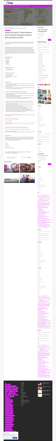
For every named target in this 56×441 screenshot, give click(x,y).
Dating (39, 59)
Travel (14, 5)
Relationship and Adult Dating (42, 75)
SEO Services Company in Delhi (48, 352)
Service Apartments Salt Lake (42, 223)
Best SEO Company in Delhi (40, 195)
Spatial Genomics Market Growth (12, 151)
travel (38, 226)
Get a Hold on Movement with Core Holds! (43, 135)
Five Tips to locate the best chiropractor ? (25, 181)
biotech (44, 195)
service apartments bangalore (44, 203)
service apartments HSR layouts (43, 212)
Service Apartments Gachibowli (41, 356)
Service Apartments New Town (42, 221)
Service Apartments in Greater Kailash (41, 214)
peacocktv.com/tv (41, 201)
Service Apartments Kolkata (43, 218)
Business (10, 5)
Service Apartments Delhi (43, 204)
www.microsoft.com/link (48, 227)
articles (40, 194)
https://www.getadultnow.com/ (42, 159)
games (38, 349)
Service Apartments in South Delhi (43, 216)
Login (23, 5)
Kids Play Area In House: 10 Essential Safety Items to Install (46, 383)
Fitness (45, 197)
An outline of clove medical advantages (25, 171)
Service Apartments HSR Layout (41, 361)
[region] (10, 435)
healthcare (44, 349)
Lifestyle (40, 71)
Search (38, 38)
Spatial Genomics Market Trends (22, 151)
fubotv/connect (48, 197)
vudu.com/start (49, 376)
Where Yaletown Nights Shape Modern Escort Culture (46, 390)
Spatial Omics (28, 151)
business (46, 195)
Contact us (39, 148)
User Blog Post (19, 5)
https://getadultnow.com (41, 35)
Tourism (40, 80)
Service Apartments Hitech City (41, 360)
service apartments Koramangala (44, 219)
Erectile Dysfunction (40, 197)
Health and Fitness (10, 27)
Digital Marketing (46, 196)
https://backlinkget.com (41, 34)
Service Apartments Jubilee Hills (41, 217)
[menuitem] (6, 6)
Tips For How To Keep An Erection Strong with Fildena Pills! (11, 171)
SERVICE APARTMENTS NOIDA (44, 222)
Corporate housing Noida (41, 196)
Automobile (40, 54)
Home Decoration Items (41, 281)
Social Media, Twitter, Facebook (42, 125)
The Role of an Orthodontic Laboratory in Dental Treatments (11, 181)
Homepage (6, 27)
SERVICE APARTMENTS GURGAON (43, 208)
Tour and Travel (40, 126)
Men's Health (40, 200)
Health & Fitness (41, 64)
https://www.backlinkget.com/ (42, 158)
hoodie (47, 349)
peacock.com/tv (46, 200)
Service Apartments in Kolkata (41, 215)
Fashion (39, 114)
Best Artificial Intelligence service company (45, 194)
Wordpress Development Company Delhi (41, 227)
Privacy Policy (39, 151)
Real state (40, 73)
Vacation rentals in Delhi (44, 226)
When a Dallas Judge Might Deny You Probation (44, 141)
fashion (43, 197)
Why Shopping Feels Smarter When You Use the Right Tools (46, 394)
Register (27, 5)
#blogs (38, 194)
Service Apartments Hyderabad (41, 213)
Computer (6, 5)
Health (41, 199)
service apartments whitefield (44, 224)
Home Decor (40, 68)
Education (40, 61)
